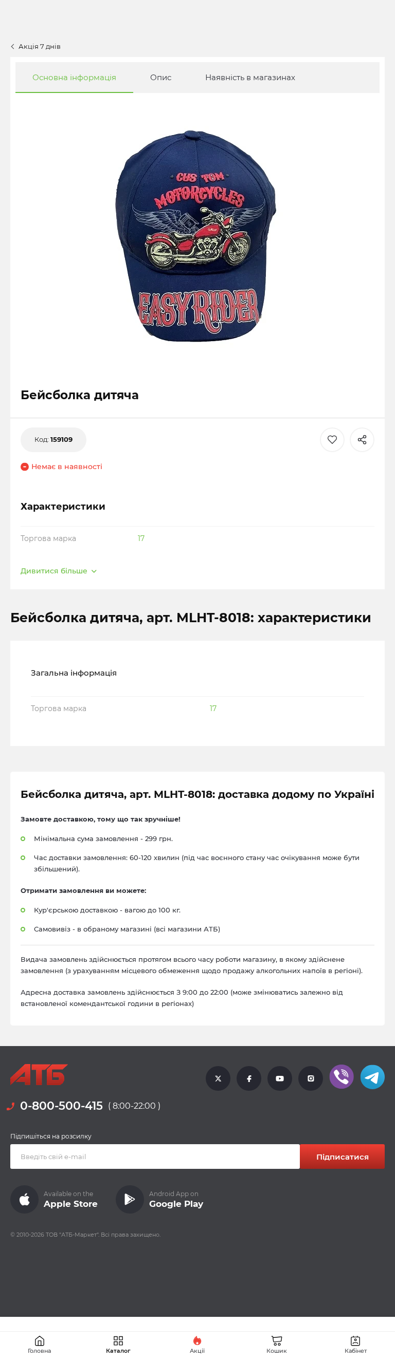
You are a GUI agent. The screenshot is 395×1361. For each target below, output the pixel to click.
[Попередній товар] (41, 622)
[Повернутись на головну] (39, 1075)
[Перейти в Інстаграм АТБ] (310, 1078)
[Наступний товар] (354, 622)
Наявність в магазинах (250, 77)
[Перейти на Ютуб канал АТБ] (279, 1078)
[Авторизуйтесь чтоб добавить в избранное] (332, 439)
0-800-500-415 (61, 1106)
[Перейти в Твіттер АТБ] (218, 1078)
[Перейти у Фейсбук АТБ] (249, 1078)
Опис (160, 77)
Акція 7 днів (40, 46)
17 (141, 538)
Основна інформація (74, 77)
